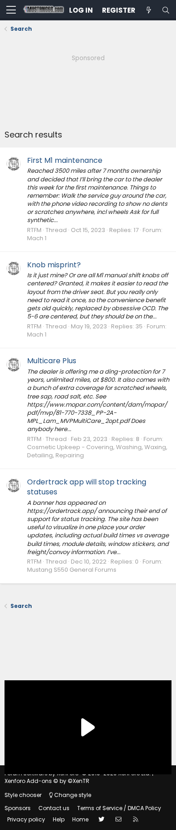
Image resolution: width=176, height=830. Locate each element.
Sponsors (18, 808)
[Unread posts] (148, 10)
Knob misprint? (54, 265)
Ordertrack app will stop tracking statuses (86, 487)
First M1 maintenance (64, 160)
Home (80, 819)
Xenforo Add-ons (47, 781)
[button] (11, 10)
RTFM (34, 230)
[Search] (165, 10)
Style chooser (23, 795)
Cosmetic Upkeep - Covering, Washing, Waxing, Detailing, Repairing (97, 451)
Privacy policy (26, 819)
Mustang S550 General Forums (71, 569)
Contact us (53, 808)
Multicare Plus (51, 361)
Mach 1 (36, 238)
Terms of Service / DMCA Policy (119, 808)
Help (59, 819)
